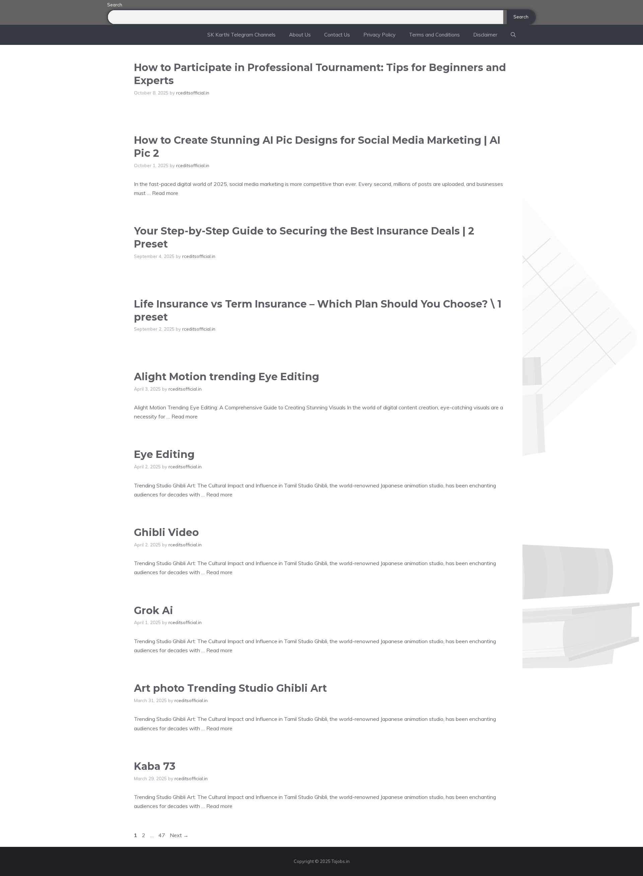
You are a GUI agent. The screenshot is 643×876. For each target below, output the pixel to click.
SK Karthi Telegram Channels (241, 34)
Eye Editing (164, 454)
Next (179, 835)
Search (114, 4)
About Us (300, 34)
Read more (165, 193)
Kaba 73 (154, 766)
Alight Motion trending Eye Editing (226, 376)
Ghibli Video (166, 532)
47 (162, 835)
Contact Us (337, 34)
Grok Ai (153, 610)
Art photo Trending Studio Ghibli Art (230, 688)
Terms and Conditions (434, 34)
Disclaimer (485, 34)
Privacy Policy (379, 34)
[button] (513, 35)
